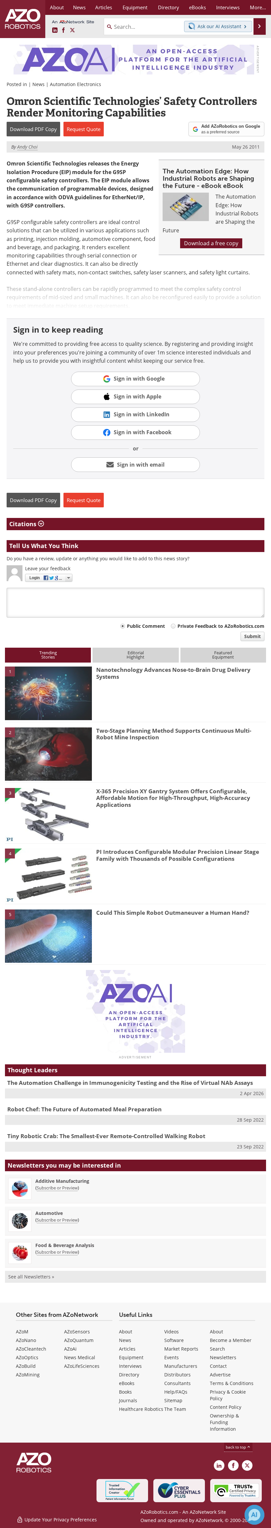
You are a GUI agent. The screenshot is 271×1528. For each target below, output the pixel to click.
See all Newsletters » (31, 1276)
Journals (128, 1400)
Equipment (131, 1357)
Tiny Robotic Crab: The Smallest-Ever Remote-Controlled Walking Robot (106, 1136)
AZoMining (28, 1374)
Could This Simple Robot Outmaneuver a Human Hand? (172, 912)
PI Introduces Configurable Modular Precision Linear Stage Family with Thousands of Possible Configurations (177, 855)
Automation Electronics (75, 84)
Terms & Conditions (231, 1383)
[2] (48, 754)
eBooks (127, 1383)
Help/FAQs (175, 1392)
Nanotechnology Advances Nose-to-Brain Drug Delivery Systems (173, 673)
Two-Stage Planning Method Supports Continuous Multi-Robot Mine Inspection (173, 734)
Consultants (177, 1383)
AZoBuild (26, 1366)
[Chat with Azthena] (254, 1515)
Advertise (220, 1374)
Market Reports (181, 1349)
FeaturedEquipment (223, 655)
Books (125, 1392)
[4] (48, 875)
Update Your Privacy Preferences (60, 1519)
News (38, 84)
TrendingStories (48, 655)
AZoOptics (27, 1357)
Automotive (49, 1213)
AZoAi (70, 1349)
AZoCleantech (31, 1349)
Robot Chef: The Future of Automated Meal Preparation (84, 1109)
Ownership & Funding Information (224, 1422)
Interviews (130, 1366)
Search (217, 1349)
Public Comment (146, 626)
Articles (127, 1349)
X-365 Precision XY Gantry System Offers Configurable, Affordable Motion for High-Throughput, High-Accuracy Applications (173, 798)
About (125, 1331)
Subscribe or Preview (57, 1188)
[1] (48, 693)
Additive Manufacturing (62, 1181)
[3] (48, 814)
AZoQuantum (79, 1340)
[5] (48, 936)
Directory (129, 1374)
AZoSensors (77, 1331)
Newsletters (223, 1357)
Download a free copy (211, 243)
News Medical (79, 1357)
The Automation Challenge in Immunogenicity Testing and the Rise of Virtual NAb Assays (130, 1083)
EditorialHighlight (135, 655)
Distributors (177, 1374)
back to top (236, 1447)
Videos (171, 1331)
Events (171, 1357)
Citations (23, 524)
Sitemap (173, 1400)
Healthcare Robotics (141, 1409)
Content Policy (225, 1407)
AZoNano (26, 1340)
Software (174, 1340)
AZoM (22, 1331)
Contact (218, 1366)
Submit (252, 636)
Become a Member (231, 1340)
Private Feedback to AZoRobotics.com (220, 626)
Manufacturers (180, 1366)
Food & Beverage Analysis (64, 1245)
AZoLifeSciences (81, 1366)
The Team (175, 1409)
